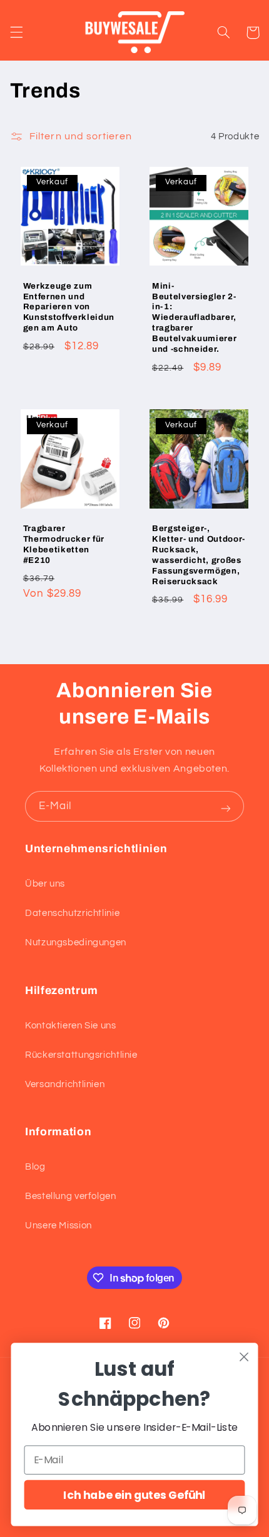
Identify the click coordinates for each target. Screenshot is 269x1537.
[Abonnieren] (225, 809)
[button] (16, 32)
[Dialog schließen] (244, 1356)
